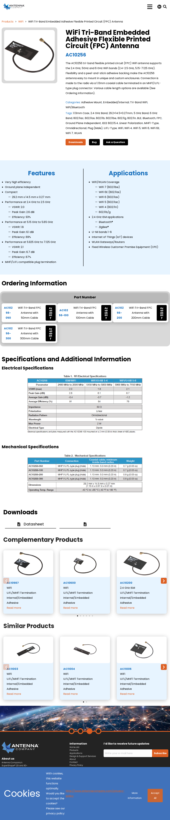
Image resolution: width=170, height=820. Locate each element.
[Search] (165, 6)
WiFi (20, 21)
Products (7, 21)
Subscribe (160, 753)
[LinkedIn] (159, 7)
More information (135, 795)
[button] (149, 7)
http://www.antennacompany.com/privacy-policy (95, 793)
